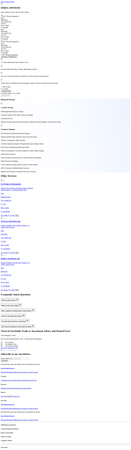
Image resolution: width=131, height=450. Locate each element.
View (16, 215)
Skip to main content (7, 2)
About (3, 380)
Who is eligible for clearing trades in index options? (17, 311)
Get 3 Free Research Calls (9, 348)
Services (7, 380)
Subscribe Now (6, 91)
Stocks (18, 388)
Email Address (5, 358)
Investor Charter (20, 380)
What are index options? (9, 300)
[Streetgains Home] (9, 350)
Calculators (24, 388)
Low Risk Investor (32, 372)
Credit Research (11, 388)
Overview (4, 57)
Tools (29, 388)
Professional (11, 372)
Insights (3, 388)
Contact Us (16, 396)
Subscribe (6, 95)
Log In (10, 396)
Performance (12, 57)
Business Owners (20, 372)
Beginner (4, 372)
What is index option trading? (10, 305)
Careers (12, 380)
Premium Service (31, 380)
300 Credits (6, 87)
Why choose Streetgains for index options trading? (17, 326)
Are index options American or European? (14, 321)
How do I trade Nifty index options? (12, 316)
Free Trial (4, 396)
